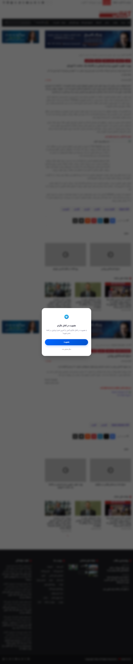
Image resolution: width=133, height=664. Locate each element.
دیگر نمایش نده (66, 349)
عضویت (66, 342)
